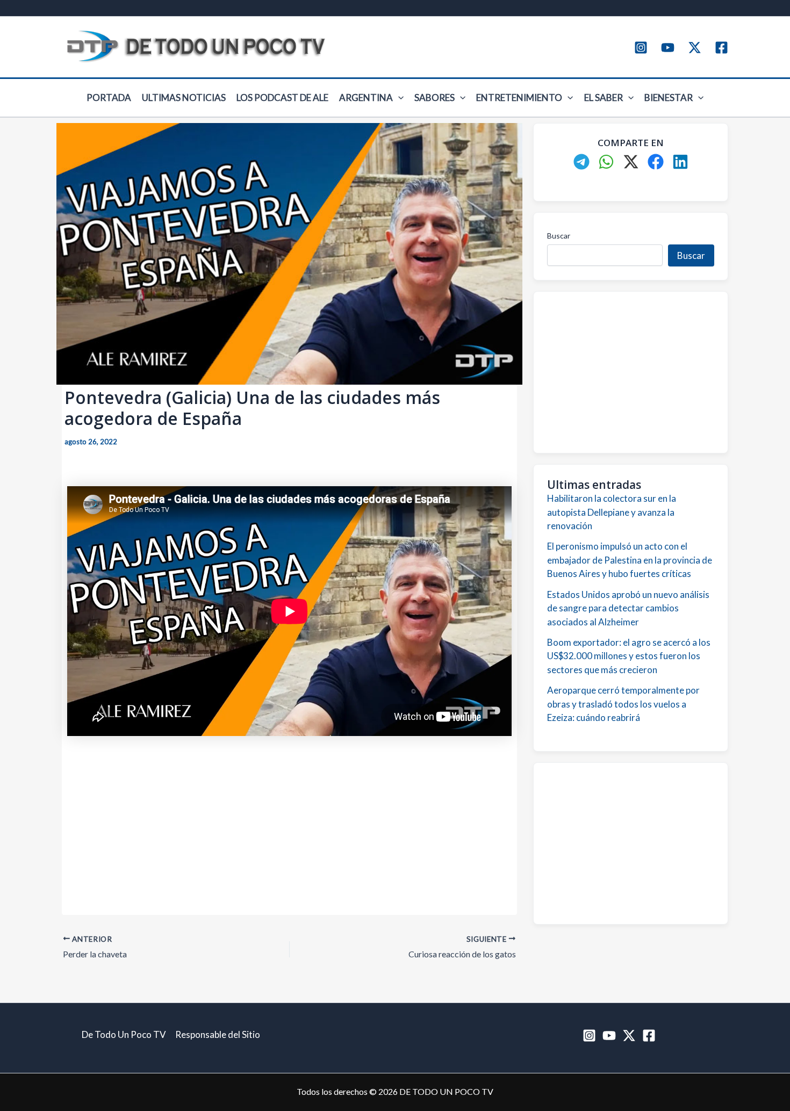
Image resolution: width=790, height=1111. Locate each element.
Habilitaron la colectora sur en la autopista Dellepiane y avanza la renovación (611, 512)
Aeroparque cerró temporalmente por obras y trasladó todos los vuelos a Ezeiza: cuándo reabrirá (623, 703)
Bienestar (668, 97)
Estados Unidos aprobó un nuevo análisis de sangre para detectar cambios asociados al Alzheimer (628, 608)
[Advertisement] (289, 820)
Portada (109, 97)
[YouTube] (667, 47)
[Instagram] (641, 47)
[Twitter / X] (694, 47)
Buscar (558, 235)
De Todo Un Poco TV (124, 1034)
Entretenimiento (519, 97)
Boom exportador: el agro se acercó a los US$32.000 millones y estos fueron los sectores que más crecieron (628, 656)
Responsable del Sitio (217, 1034)
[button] (398, 97)
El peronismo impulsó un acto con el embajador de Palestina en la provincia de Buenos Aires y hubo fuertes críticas (629, 559)
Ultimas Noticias (184, 97)
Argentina (366, 97)
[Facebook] (721, 47)
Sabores (434, 97)
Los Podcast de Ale (282, 97)
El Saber (603, 97)
